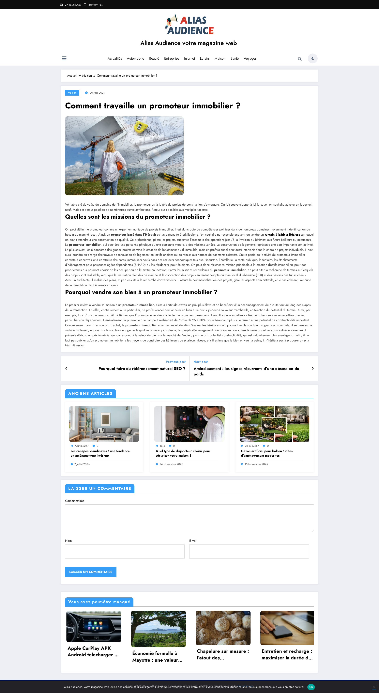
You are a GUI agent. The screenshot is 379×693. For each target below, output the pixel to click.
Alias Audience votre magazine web (188, 43)
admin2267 (82, 446)
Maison (220, 58)
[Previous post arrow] (66, 368)
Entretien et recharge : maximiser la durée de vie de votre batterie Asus (221, 654)
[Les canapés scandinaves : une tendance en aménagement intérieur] (104, 423)
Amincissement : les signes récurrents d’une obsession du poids (246, 371)
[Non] (374, 687)
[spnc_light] (313, 58)
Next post (201, 362)
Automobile (135, 58)
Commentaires (74, 500)
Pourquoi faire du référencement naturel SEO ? (142, 368)
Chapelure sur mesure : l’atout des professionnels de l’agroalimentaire (157, 654)
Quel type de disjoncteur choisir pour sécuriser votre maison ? (183, 453)
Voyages (250, 58)
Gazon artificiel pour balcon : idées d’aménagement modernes (267, 453)
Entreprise (171, 58)
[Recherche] (300, 59)
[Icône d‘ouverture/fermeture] (64, 59)
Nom (68, 540)
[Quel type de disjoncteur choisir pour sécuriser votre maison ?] (189, 423)
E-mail (193, 540)
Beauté (154, 58)
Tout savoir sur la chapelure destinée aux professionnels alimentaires (286, 654)
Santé (235, 58)
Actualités (115, 58)
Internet (189, 58)
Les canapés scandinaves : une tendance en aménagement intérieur (100, 453)
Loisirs (204, 58)
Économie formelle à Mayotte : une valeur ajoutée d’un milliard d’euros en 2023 (89, 656)
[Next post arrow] (312, 368)
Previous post (176, 362)
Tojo (162, 446)
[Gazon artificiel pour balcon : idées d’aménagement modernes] (274, 423)
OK (311, 686)
